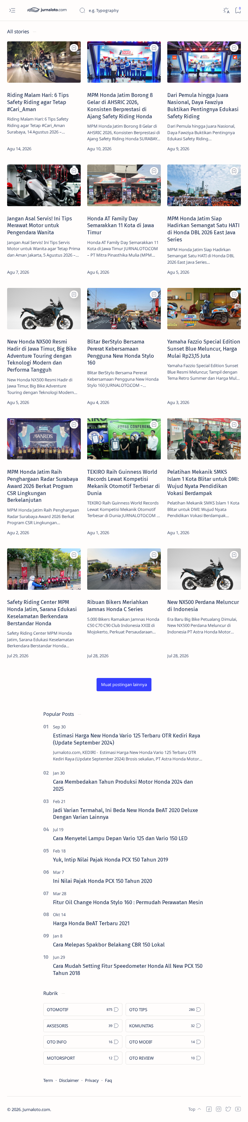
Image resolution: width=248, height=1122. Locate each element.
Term (48, 1080)
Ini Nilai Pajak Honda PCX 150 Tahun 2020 (102, 881)
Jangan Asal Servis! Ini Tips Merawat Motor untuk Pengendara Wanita (39, 225)
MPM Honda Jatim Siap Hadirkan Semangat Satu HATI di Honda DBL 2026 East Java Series (203, 229)
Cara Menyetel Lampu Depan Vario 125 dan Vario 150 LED (120, 838)
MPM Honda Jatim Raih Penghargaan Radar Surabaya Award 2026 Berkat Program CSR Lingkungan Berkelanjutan (42, 486)
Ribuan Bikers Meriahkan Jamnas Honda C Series (117, 605)
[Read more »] (69, 149)
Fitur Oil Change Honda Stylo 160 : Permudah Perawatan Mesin (128, 902)
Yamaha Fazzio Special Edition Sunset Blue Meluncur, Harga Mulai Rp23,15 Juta (203, 348)
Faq (108, 1080)
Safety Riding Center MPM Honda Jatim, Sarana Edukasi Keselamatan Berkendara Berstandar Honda (42, 612)
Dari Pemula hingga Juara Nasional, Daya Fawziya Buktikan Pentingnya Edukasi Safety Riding (203, 105)
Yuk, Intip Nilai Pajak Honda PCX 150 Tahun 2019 (110, 859)
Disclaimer (69, 1080)
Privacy (92, 1080)
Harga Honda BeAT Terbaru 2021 (91, 923)
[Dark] (226, 10)
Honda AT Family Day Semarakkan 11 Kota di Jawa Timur (120, 225)
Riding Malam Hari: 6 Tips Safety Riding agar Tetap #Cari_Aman (38, 102)
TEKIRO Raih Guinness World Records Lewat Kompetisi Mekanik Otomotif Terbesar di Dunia (123, 482)
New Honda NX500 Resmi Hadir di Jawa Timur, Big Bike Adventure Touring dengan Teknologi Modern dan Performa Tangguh (42, 355)
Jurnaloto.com (36, 1109)
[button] (124, 684)
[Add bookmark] (74, 47)
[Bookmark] (237, 10)
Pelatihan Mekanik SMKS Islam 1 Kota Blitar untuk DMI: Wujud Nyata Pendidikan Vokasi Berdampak (203, 482)
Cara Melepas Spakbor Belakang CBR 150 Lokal (109, 944)
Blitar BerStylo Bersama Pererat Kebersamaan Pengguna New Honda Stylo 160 (120, 352)
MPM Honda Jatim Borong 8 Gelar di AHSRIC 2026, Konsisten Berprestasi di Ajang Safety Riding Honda (120, 105)
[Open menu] (12, 10)
